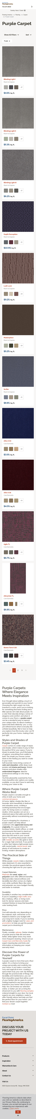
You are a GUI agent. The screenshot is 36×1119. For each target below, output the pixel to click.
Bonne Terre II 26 (10, 648)
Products (5, 1056)
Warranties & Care (9, 1066)
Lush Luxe (8, 286)
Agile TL (7, 544)
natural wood (22, 846)
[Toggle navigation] (32, 6)
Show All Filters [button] (10, 35)
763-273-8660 (6, 7)
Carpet (25, 14)
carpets (16, 861)
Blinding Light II (10, 131)
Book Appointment (15, 1041)
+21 (21, 397)
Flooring (17, 14)
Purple (6, 41)
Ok (18, 1112)
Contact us (6, 1004)
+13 (21, 552)
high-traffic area (24, 897)
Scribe (6, 389)
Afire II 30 (7, 441)
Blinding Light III (10, 183)
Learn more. (14, 1108)
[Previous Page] (10, 670)
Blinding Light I (10, 79)
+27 (21, 87)
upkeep (18, 932)
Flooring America (7, 14)
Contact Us (6, 1076)
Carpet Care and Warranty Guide (15, 941)
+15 (21, 242)
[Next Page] (26, 670)
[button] (9, 41)
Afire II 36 (7, 493)
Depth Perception (10, 234)
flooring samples (27, 991)
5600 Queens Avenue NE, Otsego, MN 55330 (15, 1086)
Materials (5, 875)
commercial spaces (10, 799)
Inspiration (6, 1061)
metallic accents (12, 840)
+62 (21, 449)
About (4, 1071)
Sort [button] (27, 35)
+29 (21, 294)
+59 (21, 500)
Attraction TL (9, 596)
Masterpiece (8, 338)
